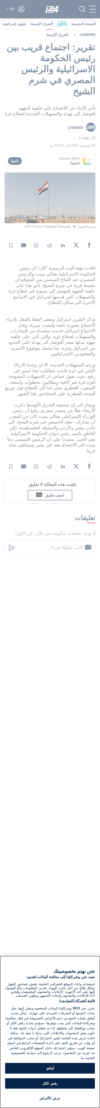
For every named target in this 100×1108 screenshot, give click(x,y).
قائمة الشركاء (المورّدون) (77, 1001)
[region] (50, 1032)
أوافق (50, 1068)
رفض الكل (50, 1083)
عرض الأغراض (49, 1098)
